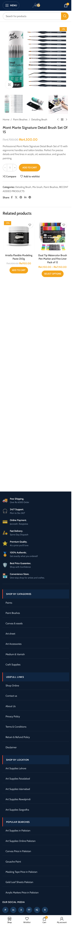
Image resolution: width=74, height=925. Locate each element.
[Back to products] (62, 119)
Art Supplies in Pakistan (18, 830)
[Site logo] (35, 5)
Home (6, 119)
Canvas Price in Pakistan (18, 851)
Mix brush (37, 187)
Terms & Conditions (16, 726)
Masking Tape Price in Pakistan (21, 871)
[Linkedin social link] (25, 197)
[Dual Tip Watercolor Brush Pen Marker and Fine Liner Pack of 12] (53, 236)
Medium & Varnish (15, 654)
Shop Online (12, 685)
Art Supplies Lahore (16, 768)
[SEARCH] (65, 16)
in (13, 909)
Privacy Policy (13, 716)
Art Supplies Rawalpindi (18, 799)
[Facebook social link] (12, 197)
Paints (9, 602)
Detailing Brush (39, 119)
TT (29, 909)
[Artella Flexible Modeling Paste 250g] (19, 236)
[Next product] (66, 119)
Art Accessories (14, 643)
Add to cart (29, 167)
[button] (19, 270)
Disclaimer (11, 747)
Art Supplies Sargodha (17, 809)
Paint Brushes (20, 119)
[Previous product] (58, 119)
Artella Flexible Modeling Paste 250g (18, 257)
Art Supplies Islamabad (18, 789)
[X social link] (16, 197)
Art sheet (10, 633)
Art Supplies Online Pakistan (21, 841)
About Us (11, 706)
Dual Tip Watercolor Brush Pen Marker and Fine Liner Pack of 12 (52, 259)
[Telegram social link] (29, 197)
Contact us (11, 695)
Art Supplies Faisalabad (18, 778)
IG (37, 909)
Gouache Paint (13, 861)
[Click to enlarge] (9, 84)
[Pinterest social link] (20, 197)
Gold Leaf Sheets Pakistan (19, 882)
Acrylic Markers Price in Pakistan (22, 892)
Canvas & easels (14, 623)
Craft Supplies (13, 664)
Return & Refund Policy (18, 737)
